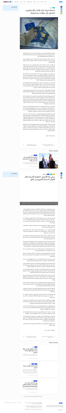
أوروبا (51, 7)
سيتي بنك (48, 330)
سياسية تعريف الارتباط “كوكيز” (7, 402)
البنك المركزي (44, 174)
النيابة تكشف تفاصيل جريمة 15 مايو (30, 367)
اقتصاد (42, 1)
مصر (45, 330)
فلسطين (47, 135)
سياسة (45, 1)
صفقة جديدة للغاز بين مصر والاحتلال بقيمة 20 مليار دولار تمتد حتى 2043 (30, 159)
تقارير (38, 1)
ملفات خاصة (16, 1)
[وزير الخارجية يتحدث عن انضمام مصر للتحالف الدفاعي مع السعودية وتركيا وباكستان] (48, 386)
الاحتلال (51, 135)
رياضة (24, 1)
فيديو (21, 1)
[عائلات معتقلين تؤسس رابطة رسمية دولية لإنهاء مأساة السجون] (48, 352)
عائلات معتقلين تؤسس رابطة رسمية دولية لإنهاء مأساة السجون (30, 350)
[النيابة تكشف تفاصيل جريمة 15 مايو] (48, 369)
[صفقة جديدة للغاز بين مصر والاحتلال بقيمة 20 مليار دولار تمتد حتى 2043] (48, 160)
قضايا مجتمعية (29, 1)
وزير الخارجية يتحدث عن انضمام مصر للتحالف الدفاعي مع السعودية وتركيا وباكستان (30, 384)
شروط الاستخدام (19, 402)
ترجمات (34, 1)
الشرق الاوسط (35, 155)
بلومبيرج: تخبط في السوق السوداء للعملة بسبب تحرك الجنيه (33, 396)
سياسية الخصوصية (14, 402)
